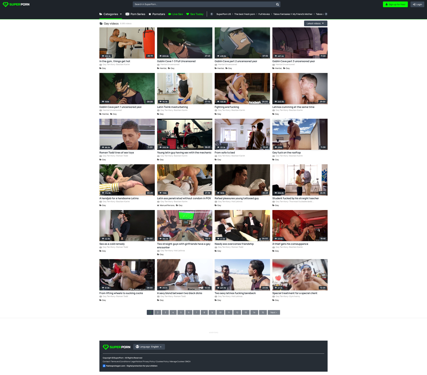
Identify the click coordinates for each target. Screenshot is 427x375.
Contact (106, 361)
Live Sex (177, 14)
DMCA (187, 361)
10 (220, 312)
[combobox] (206, 4)
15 (263, 312)
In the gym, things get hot (114, 61)
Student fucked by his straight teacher (295, 198)
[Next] (326, 14)
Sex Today (196, 14)
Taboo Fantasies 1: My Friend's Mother (292, 14)
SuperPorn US (224, 14)
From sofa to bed (225, 152)
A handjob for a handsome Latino (119, 198)
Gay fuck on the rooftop (286, 152)
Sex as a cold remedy (112, 244)
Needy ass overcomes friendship (234, 244)
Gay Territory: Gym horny (287, 296)
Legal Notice (136, 361)
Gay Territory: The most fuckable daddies (294, 202)
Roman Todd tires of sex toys (116, 152)
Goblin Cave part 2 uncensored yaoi (236, 61)
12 (237, 312)
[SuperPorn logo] (16, 5)
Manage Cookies (177, 361)
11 (229, 312)
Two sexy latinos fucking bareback (235, 293)
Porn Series (138, 14)
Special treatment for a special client (294, 293)
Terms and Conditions (120, 361)
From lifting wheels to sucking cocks (121, 293)
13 (246, 312)
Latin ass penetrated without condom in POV (184, 198)
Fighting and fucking (227, 107)
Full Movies (264, 14)
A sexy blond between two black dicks (179, 293)
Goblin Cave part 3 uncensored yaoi (293, 61)
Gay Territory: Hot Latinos (230, 202)
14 (254, 312)
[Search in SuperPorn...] (277, 4)
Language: (149, 346)
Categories (111, 14)
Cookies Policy (162, 361)
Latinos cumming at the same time (293, 107)
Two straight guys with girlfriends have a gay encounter (183, 245)
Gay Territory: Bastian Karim (116, 64)
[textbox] (204, 4)
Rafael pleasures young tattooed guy (237, 198)
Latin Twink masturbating (172, 107)
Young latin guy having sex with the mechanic (184, 152)
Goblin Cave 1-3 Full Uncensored (176, 61)
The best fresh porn (244, 14)
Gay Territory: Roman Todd (115, 156)
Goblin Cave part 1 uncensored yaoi (120, 107)
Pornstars (158, 14)
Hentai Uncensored (169, 64)
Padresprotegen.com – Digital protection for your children (131, 365)
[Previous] (211, 14)
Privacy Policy (149, 361)
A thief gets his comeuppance (290, 244)
